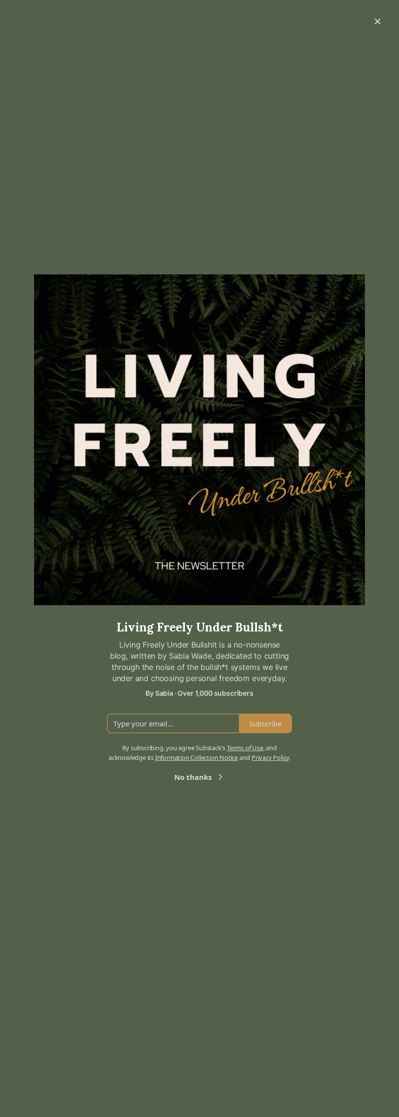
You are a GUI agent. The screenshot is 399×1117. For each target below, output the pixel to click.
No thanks (193, 777)
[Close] (377, 21)
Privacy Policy (270, 757)
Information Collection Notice (196, 757)
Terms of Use (245, 747)
